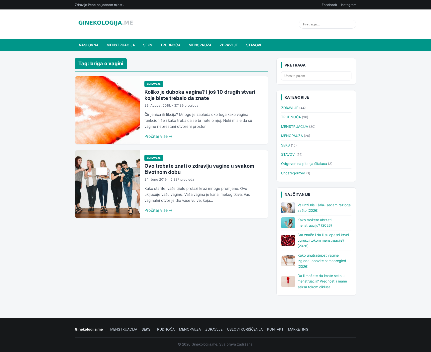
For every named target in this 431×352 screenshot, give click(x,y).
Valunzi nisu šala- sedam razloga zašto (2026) (324, 207)
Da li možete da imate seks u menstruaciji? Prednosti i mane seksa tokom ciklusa (322, 281)
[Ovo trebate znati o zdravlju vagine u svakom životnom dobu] (107, 184)
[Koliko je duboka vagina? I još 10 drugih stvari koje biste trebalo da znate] (107, 110)
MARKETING (298, 329)
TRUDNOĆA (170, 45)
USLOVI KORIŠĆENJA (245, 329)
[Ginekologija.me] (105, 24)
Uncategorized (293, 173)
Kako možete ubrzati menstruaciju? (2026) (315, 222)
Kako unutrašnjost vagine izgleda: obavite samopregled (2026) (322, 261)
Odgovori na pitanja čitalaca (304, 163)
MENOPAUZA (200, 45)
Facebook (329, 5)
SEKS (147, 45)
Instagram (348, 5)
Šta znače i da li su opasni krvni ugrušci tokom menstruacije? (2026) (323, 240)
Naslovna (89, 45)
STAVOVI (253, 45)
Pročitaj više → (158, 136)
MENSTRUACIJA (121, 45)
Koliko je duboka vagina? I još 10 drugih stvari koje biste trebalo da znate (199, 95)
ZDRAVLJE (229, 45)
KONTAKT (275, 329)
